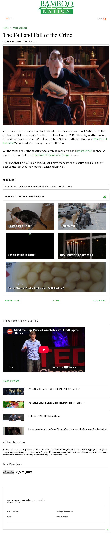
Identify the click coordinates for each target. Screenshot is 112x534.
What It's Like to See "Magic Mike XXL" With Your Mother (53, 389)
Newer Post (12, 300)
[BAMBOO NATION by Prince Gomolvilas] (56, 12)
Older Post (100, 300)
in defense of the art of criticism (50, 155)
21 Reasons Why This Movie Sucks (44, 416)
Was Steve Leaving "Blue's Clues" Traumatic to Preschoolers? (56, 403)
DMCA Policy (12, 512)
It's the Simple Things (20, 225)
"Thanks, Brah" (68, 225)
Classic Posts (11, 381)
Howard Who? (83, 151)
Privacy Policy (62, 517)
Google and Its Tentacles (22, 254)
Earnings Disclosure (64, 512)
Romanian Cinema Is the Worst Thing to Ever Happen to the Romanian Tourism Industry (68, 429)
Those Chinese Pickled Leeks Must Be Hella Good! (36, 288)
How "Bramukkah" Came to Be (76, 254)
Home (5, 28)
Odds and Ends (20, 28)
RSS (9, 517)
